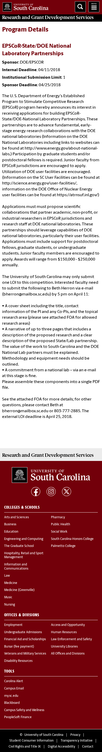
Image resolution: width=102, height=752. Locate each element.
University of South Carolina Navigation (93, 6)
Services (48, 17)
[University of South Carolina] (51, 475)
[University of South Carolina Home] (24, 6)
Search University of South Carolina (80, 6)
